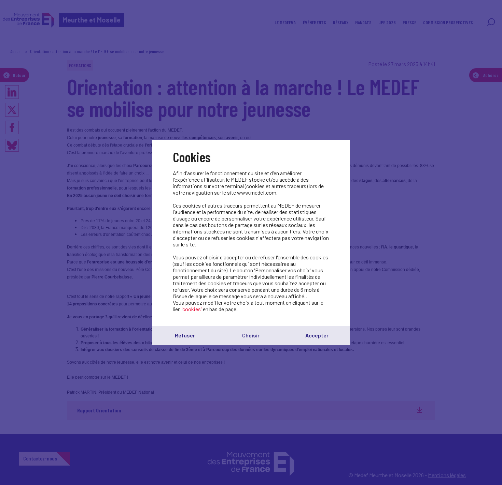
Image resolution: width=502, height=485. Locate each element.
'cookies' (192, 309)
